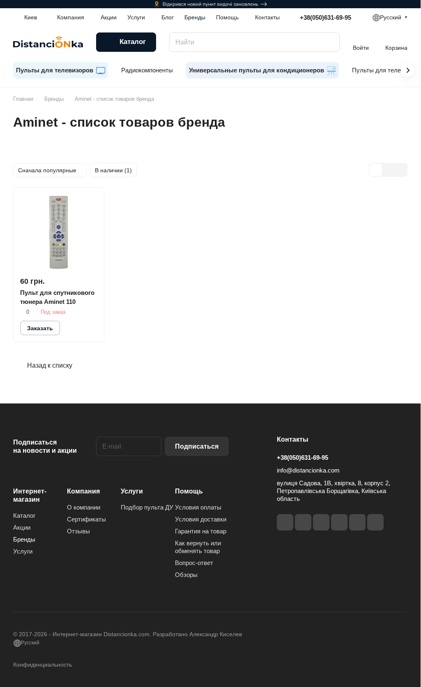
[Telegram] (321, 522)
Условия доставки (200, 519)
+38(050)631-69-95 (325, 17)
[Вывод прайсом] (400, 170)
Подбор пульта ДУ (147, 507)
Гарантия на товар (200, 531)
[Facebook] (285, 522)
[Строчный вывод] (388, 170)
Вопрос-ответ (194, 562)
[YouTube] (339, 522)
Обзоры (186, 574)
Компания (83, 491)
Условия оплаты (198, 507)
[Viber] (357, 522)
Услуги (22, 551)
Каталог (24, 515)
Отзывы (78, 531)
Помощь (189, 491)
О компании (83, 507)
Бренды (24, 539)
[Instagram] (303, 522)
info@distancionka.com (308, 470)
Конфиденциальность (42, 664)
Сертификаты (86, 519)
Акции (21, 527)
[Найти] (329, 42)
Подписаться (197, 446)
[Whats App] (375, 522)
